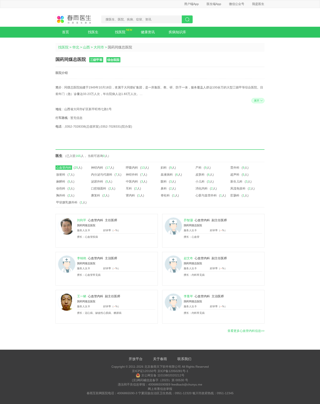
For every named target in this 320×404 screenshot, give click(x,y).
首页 (65, 32)
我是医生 (258, 4)
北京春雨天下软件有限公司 (162, 366)
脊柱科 (165, 195)
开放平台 (136, 359)
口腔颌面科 (98, 188)
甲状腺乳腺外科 (66, 202)
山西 (86, 47)
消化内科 (201, 188)
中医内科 (132, 181)
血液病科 (167, 174)
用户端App (191, 4)
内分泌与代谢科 (101, 174)
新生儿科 (236, 181)
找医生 (93, 32)
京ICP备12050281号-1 (172, 371)
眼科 (164, 181)
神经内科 (97, 167)
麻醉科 (60, 181)
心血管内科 (63, 167)
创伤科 (60, 188)
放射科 (60, 174)
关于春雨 (160, 359)
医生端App (214, 4)
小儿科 (200, 181)
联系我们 (184, 359)
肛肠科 (234, 195)
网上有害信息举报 (160, 389)
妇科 (164, 167)
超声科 (234, 174)
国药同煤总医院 (86, 225)
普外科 (234, 167)
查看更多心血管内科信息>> (245, 330)
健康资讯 (148, 32)
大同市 (99, 47)
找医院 (120, 32)
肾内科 (130, 195)
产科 (198, 167)
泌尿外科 (97, 181)
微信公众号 (236, 4)
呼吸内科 (132, 167)
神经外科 (132, 174)
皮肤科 (200, 174)
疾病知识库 (177, 32)
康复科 (95, 195)
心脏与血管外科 (206, 195)
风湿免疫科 (238, 188)
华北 (75, 47)
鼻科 (164, 188)
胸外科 (60, 195)
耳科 (129, 188)
